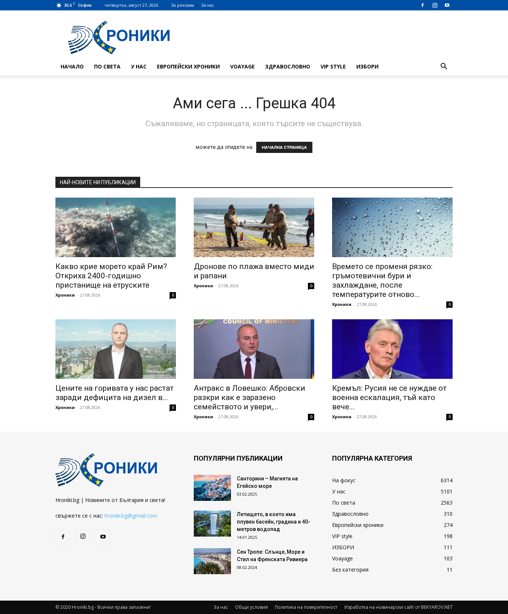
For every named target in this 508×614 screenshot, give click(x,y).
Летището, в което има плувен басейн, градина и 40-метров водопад (273, 521)
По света (107, 66)
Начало (72, 66)
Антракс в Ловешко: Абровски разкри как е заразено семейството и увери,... (249, 397)
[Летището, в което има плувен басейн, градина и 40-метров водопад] (212, 524)
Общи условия (251, 607)
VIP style (333, 66)
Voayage (242, 66)
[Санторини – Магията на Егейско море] (212, 488)
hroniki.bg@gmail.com (131, 515)
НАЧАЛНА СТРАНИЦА (284, 147)
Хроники (65, 295)
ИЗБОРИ (367, 66)
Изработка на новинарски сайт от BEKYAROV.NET (398, 607)
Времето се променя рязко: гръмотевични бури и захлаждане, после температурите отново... (382, 280)
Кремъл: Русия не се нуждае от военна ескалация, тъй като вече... (389, 397)
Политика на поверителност (306, 607)
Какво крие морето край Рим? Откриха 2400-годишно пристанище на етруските (111, 276)
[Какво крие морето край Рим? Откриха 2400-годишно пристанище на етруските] (115, 227)
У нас (139, 66)
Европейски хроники (188, 66)
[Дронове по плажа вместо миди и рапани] (254, 227)
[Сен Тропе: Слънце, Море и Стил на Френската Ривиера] (212, 561)
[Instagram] (434, 5)
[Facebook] (422, 5)
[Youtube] (447, 5)
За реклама (182, 5)
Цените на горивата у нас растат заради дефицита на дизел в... (114, 393)
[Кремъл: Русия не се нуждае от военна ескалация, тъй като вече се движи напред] (392, 349)
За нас (207, 5)
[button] (444, 67)
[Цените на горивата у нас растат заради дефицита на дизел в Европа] (115, 349)
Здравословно (287, 66)
